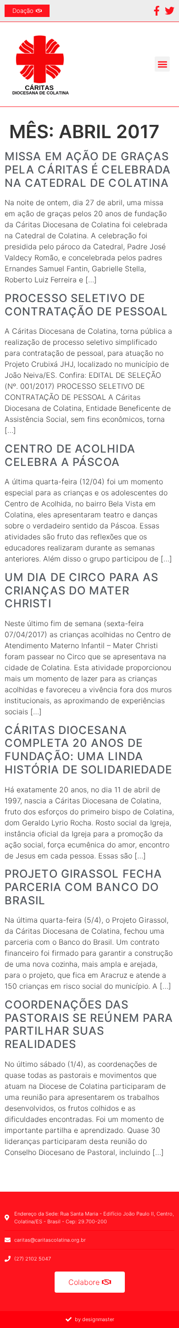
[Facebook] (157, 11)
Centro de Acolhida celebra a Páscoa (70, 455)
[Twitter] (169, 11)
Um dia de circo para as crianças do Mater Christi (81, 591)
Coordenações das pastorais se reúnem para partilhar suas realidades (89, 1024)
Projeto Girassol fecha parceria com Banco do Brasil (83, 887)
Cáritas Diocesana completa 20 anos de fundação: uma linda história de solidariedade (89, 749)
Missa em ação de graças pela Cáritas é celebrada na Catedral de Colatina (88, 170)
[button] (162, 64)
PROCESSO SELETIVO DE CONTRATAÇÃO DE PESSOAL (86, 304)
